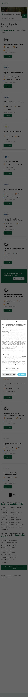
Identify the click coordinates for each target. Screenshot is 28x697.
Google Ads (24, 356)
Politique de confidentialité (9, 368)
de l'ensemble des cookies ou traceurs (12, 333)
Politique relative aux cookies (10, 370)
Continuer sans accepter (21, 321)
